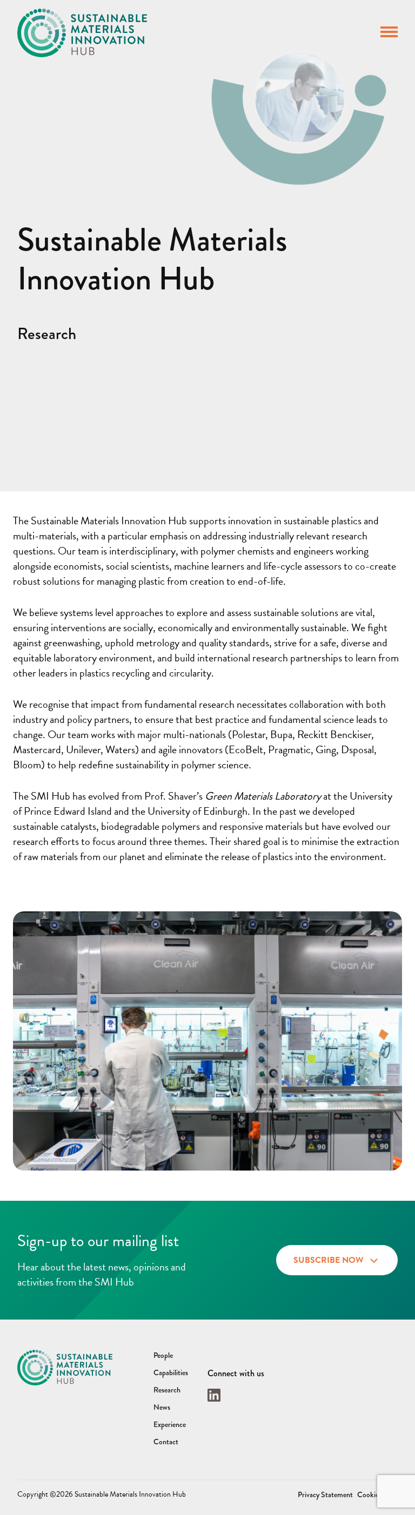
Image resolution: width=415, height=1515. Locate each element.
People (163, 1355)
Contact (165, 1441)
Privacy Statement (325, 1494)
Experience (169, 1424)
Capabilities (170, 1372)
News (161, 1407)
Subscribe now (328, 1260)
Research (166, 1389)
